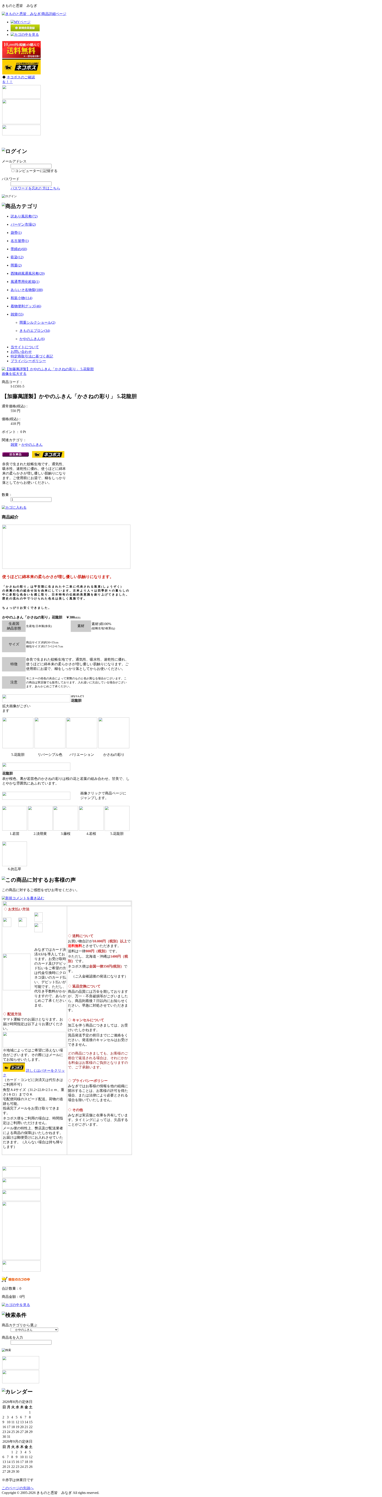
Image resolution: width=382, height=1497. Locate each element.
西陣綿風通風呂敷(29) (28, 273)
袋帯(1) (16, 232)
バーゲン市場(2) (23, 224)
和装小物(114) (21, 298)
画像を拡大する (14, 374)
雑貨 (14, 444)
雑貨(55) (17, 314)
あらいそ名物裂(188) (27, 290)
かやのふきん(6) (32, 339)
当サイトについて (25, 347)
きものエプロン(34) (34, 331)
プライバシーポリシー (28, 361)
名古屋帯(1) (20, 241)
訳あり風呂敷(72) (24, 216)
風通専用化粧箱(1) (25, 282)
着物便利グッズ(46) (26, 306)
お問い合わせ (21, 351)
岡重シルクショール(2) (37, 322)
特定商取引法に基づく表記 (32, 356)
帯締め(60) (19, 249)
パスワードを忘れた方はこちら (35, 188)
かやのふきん (32, 444)
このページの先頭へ (18, 1488)
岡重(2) (16, 265)
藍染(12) (17, 257)
